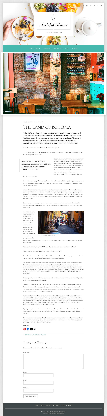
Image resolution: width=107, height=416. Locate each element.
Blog (63, 405)
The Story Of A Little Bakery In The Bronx (35, 334)
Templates (46, 48)
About (38, 48)
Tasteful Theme (53, 25)
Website (25, 388)
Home (31, 48)
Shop (67, 48)
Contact (75, 48)
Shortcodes (58, 48)
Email (25, 380)
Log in (62, 413)
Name (25, 372)
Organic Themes (52, 413)
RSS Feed (59, 413)
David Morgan (34, 121)
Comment (26, 352)
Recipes (48, 405)
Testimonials (56, 405)
